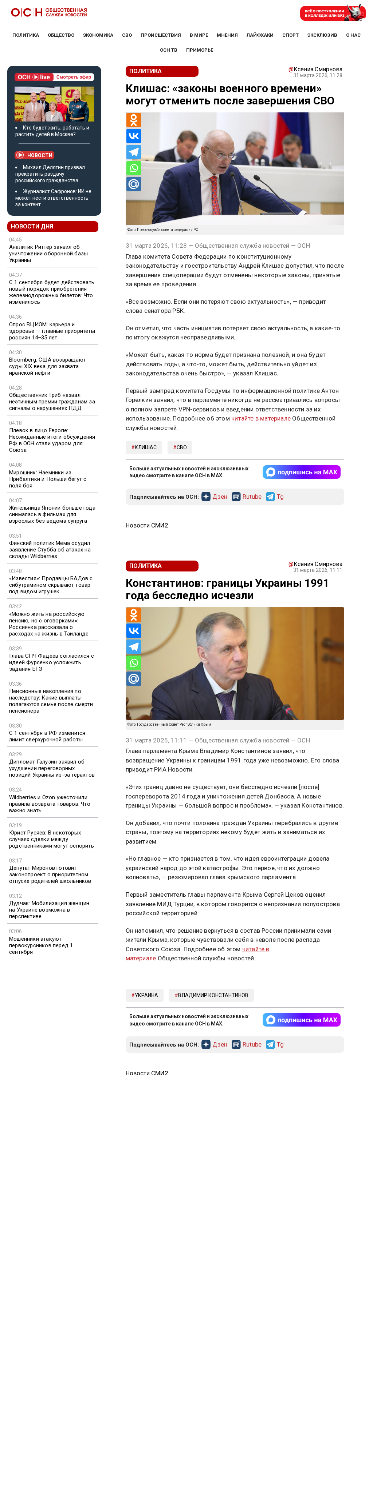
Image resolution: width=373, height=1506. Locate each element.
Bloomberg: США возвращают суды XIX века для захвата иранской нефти (47, 366)
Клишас (146, 447)
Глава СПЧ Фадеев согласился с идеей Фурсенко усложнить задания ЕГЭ (51, 662)
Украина (146, 995)
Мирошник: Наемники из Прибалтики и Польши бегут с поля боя (47, 479)
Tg (280, 497)
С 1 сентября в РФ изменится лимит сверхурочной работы (47, 736)
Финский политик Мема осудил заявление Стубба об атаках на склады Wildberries (50, 549)
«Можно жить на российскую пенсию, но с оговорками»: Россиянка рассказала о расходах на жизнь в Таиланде (49, 624)
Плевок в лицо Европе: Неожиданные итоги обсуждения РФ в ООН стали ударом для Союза (52, 440)
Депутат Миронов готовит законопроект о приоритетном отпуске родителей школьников (50, 874)
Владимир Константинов (213, 995)
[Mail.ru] (133, 184)
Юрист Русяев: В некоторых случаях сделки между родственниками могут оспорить (51, 839)
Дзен (219, 497)
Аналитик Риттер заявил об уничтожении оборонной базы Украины (48, 253)
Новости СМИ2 (147, 525)
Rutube (252, 497)
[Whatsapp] (133, 168)
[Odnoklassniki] (133, 120)
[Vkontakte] (133, 136)
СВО (182, 447)
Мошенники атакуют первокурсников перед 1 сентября (41, 945)
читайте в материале (261, 418)
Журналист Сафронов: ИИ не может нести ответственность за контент (53, 197)
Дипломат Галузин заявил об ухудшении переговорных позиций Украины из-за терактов (52, 768)
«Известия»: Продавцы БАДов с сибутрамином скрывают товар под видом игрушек (51, 585)
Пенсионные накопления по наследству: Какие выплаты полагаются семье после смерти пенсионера (51, 701)
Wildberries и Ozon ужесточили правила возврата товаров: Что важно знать (49, 804)
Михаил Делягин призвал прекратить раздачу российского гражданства (50, 173)
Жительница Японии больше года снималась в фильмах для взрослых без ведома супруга (52, 514)
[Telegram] (133, 152)
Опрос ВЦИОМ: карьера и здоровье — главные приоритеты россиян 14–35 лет (52, 331)
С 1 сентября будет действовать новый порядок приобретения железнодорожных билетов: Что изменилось (51, 292)
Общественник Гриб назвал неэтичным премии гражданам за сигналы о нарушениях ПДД (52, 401)
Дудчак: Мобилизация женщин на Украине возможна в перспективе (49, 910)
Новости (39, 155)
